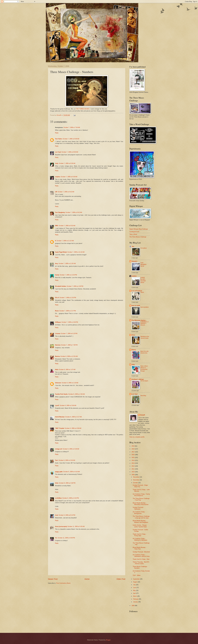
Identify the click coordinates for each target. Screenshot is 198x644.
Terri (56, 460)
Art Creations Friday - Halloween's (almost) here (141, 555)
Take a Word (133, 234)
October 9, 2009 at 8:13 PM (67, 515)
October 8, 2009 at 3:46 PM (67, 483)
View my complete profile (136, 437)
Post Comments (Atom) (63, 583)
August (135, 582)
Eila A (57, 297)
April (134, 593)
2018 (133, 449)
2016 (133, 454)
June (134, 587)
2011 (133, 469)
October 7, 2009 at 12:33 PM (68, 275)
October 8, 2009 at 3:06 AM (68, 405)
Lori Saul (58, 152)
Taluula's (134, 261)
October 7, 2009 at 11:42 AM (75, 252)
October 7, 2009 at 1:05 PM (75, 286)
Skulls (142, 292)
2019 (133, 446)
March (135, 596)
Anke (56, 483)
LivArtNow (58, 498)
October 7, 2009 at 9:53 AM (67, 225)
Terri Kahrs (58, 139)
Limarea (57, 333)
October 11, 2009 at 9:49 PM (66, 538)
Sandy (57, 275)
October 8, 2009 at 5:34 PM (70, 498)
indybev (57, 176)
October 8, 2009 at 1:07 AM (67, 369)
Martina (57, 356)
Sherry (134, 349)
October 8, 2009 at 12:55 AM (69, 356)
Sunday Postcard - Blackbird (141, 552)
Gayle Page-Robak (61, 252)
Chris (133, 335)
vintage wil (58, 449)
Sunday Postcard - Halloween (138, 508)
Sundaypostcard (134, 231)
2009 (133, 474)
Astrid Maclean (60, 417)
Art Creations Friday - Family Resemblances (141, 494)
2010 (133, 472)
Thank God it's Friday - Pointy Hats (139, 534)
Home (87, 579)
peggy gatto (59, 471)
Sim (133, 246)
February (136, 599)
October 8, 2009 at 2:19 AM (70, 383)
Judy (56, 163)
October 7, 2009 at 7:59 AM (71, 127)
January (135, 602)
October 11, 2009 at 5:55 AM (76, 526)
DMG (56, 225)
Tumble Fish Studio (61, 394)
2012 (133, 466)
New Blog (143, 395)
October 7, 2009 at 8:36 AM (67, 163)
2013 (133, 463)
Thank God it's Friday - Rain (141, 559)
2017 (133, 452)
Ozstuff (142, 415)
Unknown (58, 383)
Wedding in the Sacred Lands (145, 337)
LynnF (57, 405)
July (134, 584)
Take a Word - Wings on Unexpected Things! (144, 368)
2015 (133, 457)
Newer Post (53, 579)
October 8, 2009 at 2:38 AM (76, 394)
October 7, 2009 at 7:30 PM (69, 345)
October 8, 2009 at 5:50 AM (67, 460)
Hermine (57, 345)
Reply (56, 133)
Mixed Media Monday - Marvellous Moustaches (140, 503)
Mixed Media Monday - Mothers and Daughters (140, 521)
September (136, 579)
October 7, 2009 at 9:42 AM (66, 192)
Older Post (121, 579)
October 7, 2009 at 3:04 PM (69, 322)
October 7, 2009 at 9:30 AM (69, 176)
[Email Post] (74, 115)
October (135, 482)
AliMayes (58, 322)
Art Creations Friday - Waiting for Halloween (140, 539)
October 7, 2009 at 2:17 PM (67, 311)
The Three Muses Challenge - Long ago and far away (141, 517)
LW (56, 192)
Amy (56, 263)
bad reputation (145, 307)
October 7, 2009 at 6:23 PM (69, 333)
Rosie (57, 311)
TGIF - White (136, 575)
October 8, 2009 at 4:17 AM (73, 417)
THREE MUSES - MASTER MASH (143, 280)
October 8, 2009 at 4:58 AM (73, 428)
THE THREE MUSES (82, 109)
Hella (56, 369)
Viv (56, 538)
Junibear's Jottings (138, 379)
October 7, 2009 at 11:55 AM (67, 263)
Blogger (108, 640)
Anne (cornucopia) (61, 526)
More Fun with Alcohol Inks (144, 352)
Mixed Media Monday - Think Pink (139, 548)
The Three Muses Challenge (137, 237)
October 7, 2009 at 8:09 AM (71, 139)
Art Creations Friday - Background (139, 512)
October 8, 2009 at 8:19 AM (71, 471)
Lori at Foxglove (137, 291)
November (136, 480)
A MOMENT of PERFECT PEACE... (144, 323)
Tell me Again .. (145, 381)
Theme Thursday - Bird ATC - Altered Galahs (141, 562)
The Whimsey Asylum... (139, 320)
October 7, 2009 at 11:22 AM (65, 240)
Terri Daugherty (60, 212)
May (134, 590)
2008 (133, 605)
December (136, 477)
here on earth (136, 305)
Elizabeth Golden (60, 286)
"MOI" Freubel (59, 428)
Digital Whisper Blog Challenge (138, 229)
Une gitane (144, 248)
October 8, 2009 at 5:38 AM (71, 449)
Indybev (134, 276)
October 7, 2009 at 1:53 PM (68, 297)
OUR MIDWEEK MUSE (143, 264)
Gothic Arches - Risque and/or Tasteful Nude (140, 525)
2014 (133, 460)
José (56, 515)
